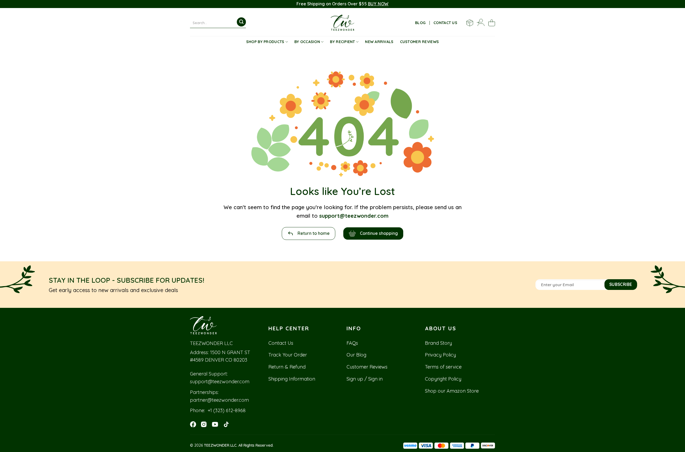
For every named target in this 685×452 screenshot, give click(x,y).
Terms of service (443, 367)
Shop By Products (265, 41)
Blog (420, 22)
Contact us (445, 22)
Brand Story (438, 343)
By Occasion (307, 41)
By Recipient (342, 41)
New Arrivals (379, 41)
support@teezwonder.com (219, 381)
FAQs (352, 343)
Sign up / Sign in (365, 379)
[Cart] (491, 23)
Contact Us (280, 343)
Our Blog (356, 355)
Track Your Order (287, 355)
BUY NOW (378, 3)
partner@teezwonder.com (219, 400)
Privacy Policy (440, 355)
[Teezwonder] (342, 23)
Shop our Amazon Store (452, 391)
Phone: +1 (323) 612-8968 (218, 410)
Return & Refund (287, 367)
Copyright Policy (443, 379)
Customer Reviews (419, 41)
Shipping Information (291, 379)
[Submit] (241, 21)
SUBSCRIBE (620, 284)
